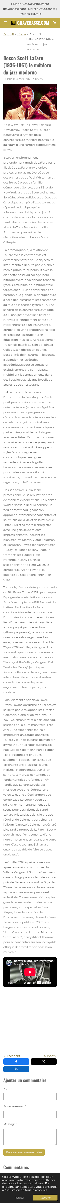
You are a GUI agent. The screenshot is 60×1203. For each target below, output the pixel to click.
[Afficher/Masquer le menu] (5, 22)
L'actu (21, 34)
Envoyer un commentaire (24, 1152)
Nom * (7, 1088)
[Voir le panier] (54, 22)
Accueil (8, 34)
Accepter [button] (45, 1197)
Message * (10, 1124)
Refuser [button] (19, 1197)
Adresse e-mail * (14, 1106)
